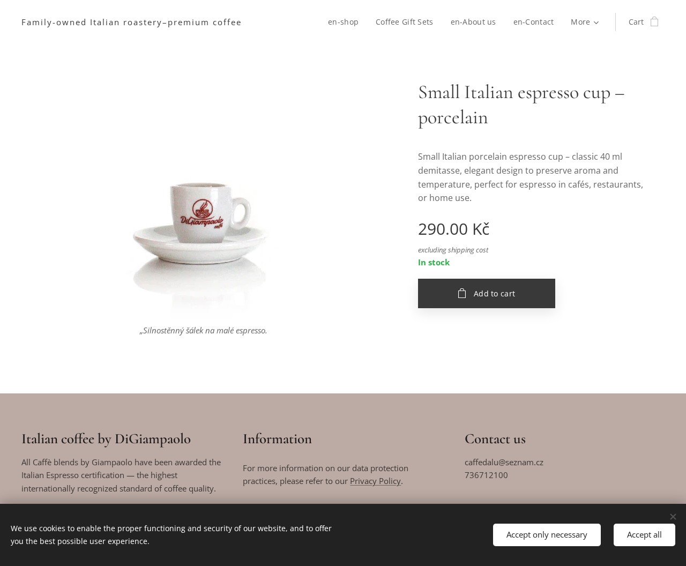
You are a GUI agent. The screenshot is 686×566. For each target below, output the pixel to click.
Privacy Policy (375, 480)
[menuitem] (346, 22)
